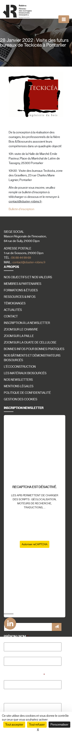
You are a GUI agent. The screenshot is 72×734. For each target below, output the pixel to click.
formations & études (21, 290)
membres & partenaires (22, 284)
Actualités (13, 310)
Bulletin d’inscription (22, 209)
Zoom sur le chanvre (21, 329)
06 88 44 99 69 (21, 258)
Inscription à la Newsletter (27, 323)
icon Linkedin (9, 622)
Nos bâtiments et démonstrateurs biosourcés (32, 358)
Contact (11, 316)
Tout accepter (14, 725)
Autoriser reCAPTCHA (34, 544)
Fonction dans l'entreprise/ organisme (27, 696)
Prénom (9, 653)
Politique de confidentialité (27, 393)
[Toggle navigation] (63, 19)
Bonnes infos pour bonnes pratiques (34, 349)
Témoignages (15, 303)
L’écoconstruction (20, 367)
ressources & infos (20, 297)
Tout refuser (37, 725)
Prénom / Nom (16, 636)
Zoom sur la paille (19, 336)
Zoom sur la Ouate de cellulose (30, 342)
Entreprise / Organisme (24, 675)
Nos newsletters (18, 380)
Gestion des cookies (20, 399)
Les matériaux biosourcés (25, 373)
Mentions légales (18, 386)
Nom (7, 667)
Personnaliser (59, 725)
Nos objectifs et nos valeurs (28, 277)
